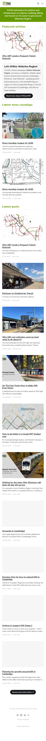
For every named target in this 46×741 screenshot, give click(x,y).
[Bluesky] (25, 715)
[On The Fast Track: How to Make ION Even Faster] (23, 376)
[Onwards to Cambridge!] (23, 521)
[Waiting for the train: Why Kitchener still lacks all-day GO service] (23, 473)
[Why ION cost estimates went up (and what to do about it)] (23, 328)
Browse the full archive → (23, 692)
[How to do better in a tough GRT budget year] (23, 425)
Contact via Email (23, 719)
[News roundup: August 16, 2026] (23, 179)
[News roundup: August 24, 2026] (23, 133)
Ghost (27, 726)
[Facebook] (18, 715)
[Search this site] (38, 3)
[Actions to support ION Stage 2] (23, 615)
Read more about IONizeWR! (18, 96)
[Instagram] (28, 715)
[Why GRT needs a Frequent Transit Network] (23, 236)
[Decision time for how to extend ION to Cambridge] (23, 568)
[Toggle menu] (42, 3)
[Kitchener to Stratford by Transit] (23, 282)
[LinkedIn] (21, 715)
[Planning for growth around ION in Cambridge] (23, 662)
